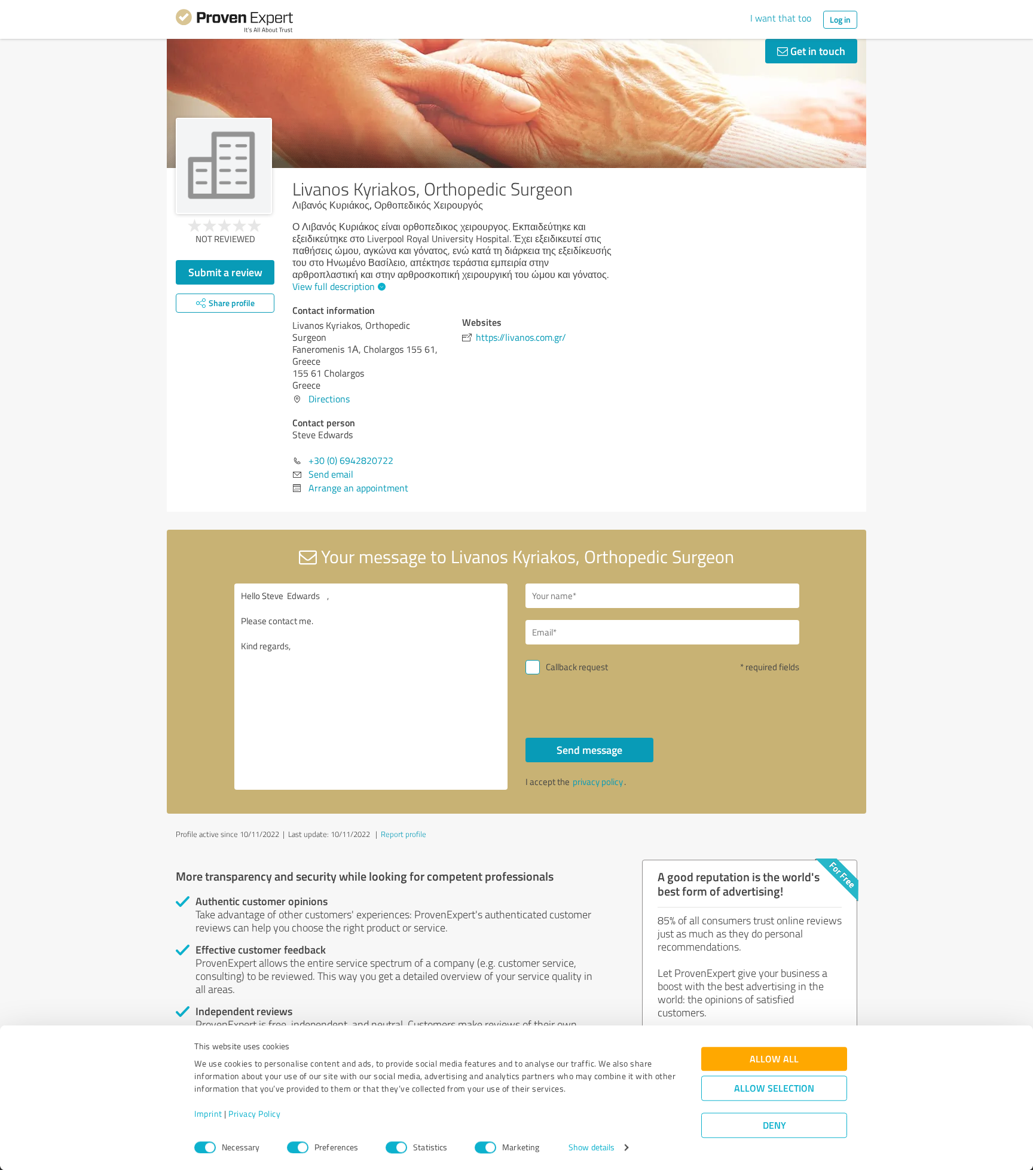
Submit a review (225, 272)
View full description (333, 286)
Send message (589, 749)
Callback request (577, 667)
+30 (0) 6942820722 (350, 460)
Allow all (774, 1059)
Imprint (208, 1114)
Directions (329, 398)
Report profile (403, 834)
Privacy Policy (254, 1114)
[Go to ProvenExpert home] (234, 22)
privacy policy (598, 781)
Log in (840, 19)
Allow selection (774, 1088)
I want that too (780, 18)
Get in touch (816, 51)
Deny (774, 1125)
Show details (592, 1147)
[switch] (297, 1147)
